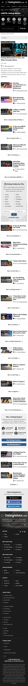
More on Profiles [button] (13, 358)
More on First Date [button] (13, 308)
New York (18, 196)
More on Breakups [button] (13, 155)
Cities (8, 6)
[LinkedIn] (25, 531)
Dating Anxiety (7, 617)
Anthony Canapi (22, 432)
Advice (3, 6)
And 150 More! (19, 206)
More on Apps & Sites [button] (13, 138)
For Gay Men (7, 549)
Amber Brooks (21, 384)
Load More (13, 484)
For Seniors (18, 549)
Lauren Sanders (9, 427)
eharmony (6, 572)
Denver (6, 201)
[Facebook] (23, 531)
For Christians (19, 560)
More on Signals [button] (13, 391)
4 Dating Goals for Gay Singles (19, 453)
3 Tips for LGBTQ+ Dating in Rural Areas (19, 128)
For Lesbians (19, 544)
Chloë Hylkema (21, 352)
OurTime (18, 570)
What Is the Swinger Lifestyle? (20, 315)
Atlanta (7, 194)
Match (5, 570)
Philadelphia (19, 199)
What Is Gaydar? (19, 381)
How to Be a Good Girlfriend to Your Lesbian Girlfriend (19, 399)
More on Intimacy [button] (13, 324)
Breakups (6, 602)
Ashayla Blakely (21, 132)
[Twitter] (20, 531)
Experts (14, 6)
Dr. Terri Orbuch (9, 432)
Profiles (5, 628)
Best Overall (7, 544)
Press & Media (19, 585)
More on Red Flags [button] (13, 375)
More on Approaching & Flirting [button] (13, 120)
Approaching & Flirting (9, 597)
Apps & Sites (7, 600)
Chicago (7, 196)
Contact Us (7, 583)
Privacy (6, 585)
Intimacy (6, 622)
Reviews (25, 6)
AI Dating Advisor (8, 595)
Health (5, 646)
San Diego (18, 203)
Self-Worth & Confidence (10, 653)
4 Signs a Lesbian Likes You (19, 110)
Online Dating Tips (8, 624)
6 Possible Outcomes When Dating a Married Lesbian (19, 164)
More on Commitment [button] (13, 236)
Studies (20, 6)
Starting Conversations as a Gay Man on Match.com (19, 85)
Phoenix (18, 201)
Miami (17, 194)
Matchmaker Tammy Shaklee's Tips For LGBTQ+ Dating (19, 475)
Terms (17, 581)
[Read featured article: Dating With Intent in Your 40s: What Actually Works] (14, 50)
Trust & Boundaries (8, 635)
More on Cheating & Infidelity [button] (13, 177)
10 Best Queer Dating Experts (18, 349)
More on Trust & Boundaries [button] (13, 410)
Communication (7, 611)
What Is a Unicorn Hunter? (19, 365)
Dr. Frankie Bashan (22, 113)
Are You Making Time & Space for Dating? (19, 279)
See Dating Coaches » (14, 440)
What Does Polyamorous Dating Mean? (20, 244)
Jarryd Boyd (20, 283)
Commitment (7, 608)
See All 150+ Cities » (14, 217)
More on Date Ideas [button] (13, 271)
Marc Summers (21, 427)
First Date (6, 619)
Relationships (7, 649)
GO (14, 214)
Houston (7, 203)
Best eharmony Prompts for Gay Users (18, 99)
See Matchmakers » (14, 444)
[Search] (24, 525)
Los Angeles (8, 206)
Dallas (6, 199)
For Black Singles (8, 547)
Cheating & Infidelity (8, 606)
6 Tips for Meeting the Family (19, 226)
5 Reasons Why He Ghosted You (19, 145)
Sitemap (17, 583)
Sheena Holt (20, 335)
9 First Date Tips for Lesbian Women (20, 463)
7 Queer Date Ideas (19, 261)
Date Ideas (6, 613)
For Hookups (19, 547)
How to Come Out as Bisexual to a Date (20, 332)
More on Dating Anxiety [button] (13, 289)
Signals (5, 633)
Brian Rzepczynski (22, 90)
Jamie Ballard (20, 248)
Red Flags (6, 630)
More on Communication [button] (13, 254)
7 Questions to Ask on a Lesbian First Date (19, 297)
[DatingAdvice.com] (14, 2)
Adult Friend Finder (20, 572)
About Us (6, 581)
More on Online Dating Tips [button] (13, 341)
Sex (5, 656)
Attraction (6, 643)
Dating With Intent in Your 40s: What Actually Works (12, 59)
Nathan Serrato (21, 103)
